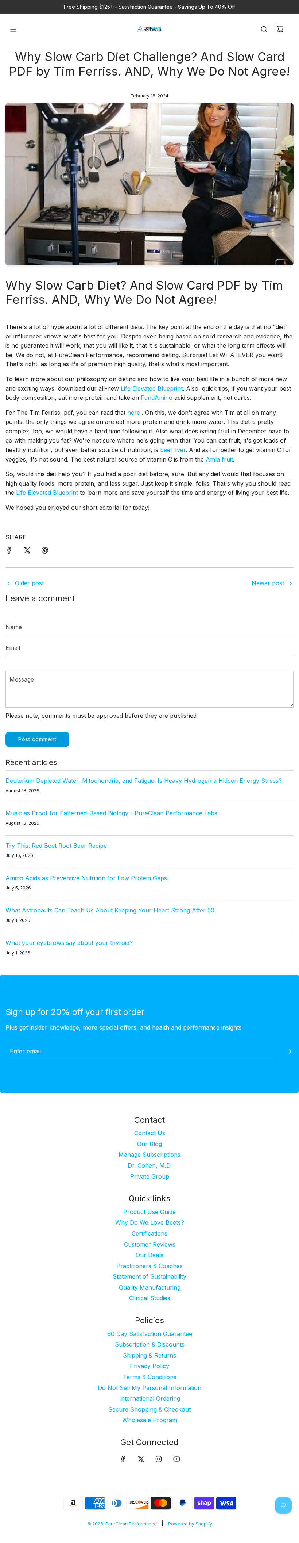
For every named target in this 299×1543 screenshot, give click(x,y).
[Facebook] (123, 1459)
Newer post (268, 583)
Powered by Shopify (190, 1524)
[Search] (264, 29)
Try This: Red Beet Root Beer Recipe (56, 845)
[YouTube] (176, 1459)
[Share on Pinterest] (45, 551)
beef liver (173, 449)
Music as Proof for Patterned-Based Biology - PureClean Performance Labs (111, 813)
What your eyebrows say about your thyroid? (69, 942)
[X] (141, 1459)
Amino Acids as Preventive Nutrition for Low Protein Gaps (86, 878)
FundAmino (156, 397)
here (133, 412)
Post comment (37, 739)
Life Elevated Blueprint (151, 388)
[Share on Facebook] (9, 551)
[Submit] (290, 1052)
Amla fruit (219, 459)
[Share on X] (27, 551)
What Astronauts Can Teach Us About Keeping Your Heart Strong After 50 (109, 910)
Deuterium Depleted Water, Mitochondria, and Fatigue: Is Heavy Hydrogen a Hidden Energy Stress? (143, 780)
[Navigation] (13, 29)
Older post (29, 583)
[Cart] (280, 29)
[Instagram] (159, 1459)
